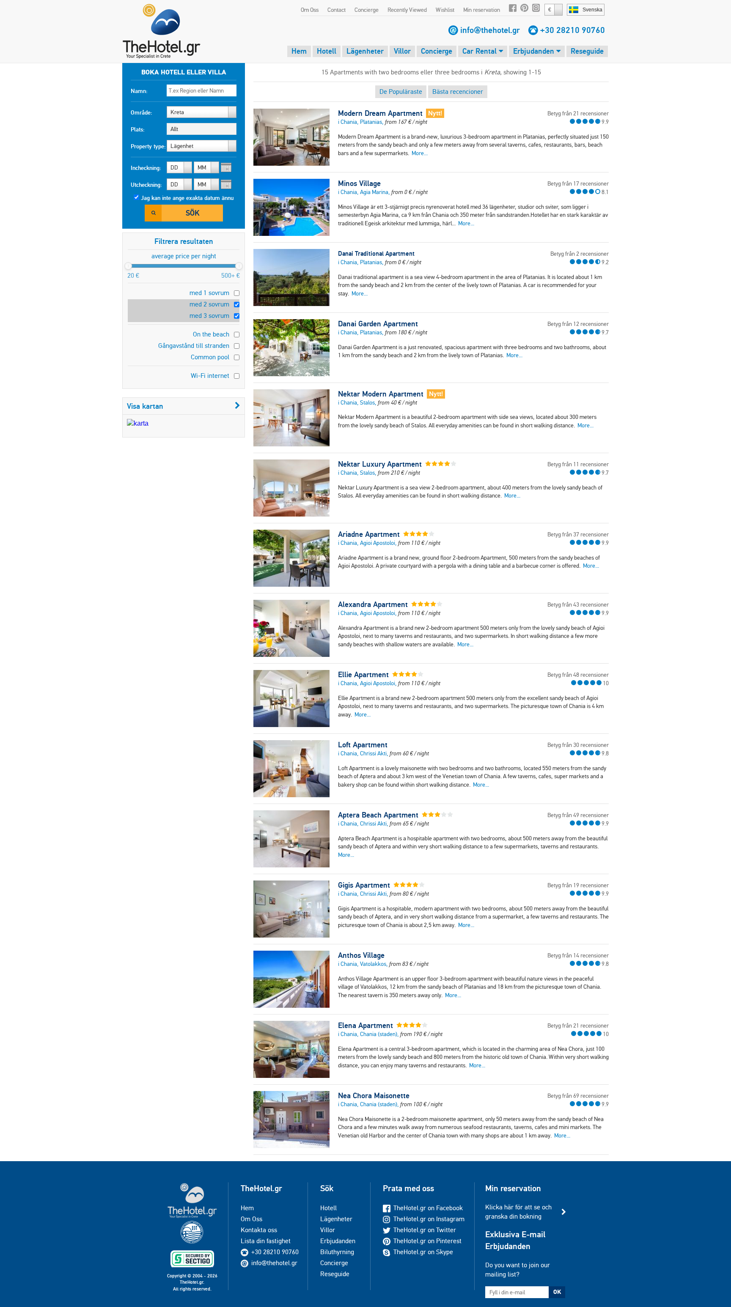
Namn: (139, 91)
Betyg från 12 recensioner (578, 324)
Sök (192, 213)
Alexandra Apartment (373, 604)
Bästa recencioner (457, 91)
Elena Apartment (365, 1025)
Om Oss (310, 10)
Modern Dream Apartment (380, 113)
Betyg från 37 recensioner (578, 534)
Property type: (148, 146)
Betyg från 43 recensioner (578, 604)
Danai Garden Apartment (378, 323)
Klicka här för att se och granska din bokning (518, 1211)
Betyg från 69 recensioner (578, 1095)
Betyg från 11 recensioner (578, 464)
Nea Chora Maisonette (373, 1095)
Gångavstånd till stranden (193, 346)
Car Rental (480, 51)
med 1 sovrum (209, 293)
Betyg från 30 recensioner (578, 745)
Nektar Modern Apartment (380, 394)
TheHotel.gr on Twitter (424, 1230)
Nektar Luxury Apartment (380, 464)
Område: (141, 112)
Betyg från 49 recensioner (578, 815)
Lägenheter (365, 51)
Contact (336, 10)
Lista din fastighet (266, 1241)
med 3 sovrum (209, 316)
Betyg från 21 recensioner (578, 113)
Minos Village (359, 183)
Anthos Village (361, 955)
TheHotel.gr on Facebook (428, 1208)
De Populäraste (400, 91)
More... (420, 153)
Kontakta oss (259, 1230)
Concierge (367, 10)
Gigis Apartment (364, 885)
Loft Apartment (362, 744)
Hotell (326, 51)
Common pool (210, 357)
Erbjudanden (534, 51)
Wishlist (445, 10)
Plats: (138, 129)
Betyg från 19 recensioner (578, 885)
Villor (402, 51)
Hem (299, 51)
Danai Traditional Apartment (376, 253)
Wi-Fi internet (210, 376)
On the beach (211, 334)
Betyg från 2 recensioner (579, 253)
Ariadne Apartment (369, 534)
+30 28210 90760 (572, 30)
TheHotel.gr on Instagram (428, 1219)
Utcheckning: (146, 185)
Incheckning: (146, 168)
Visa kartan (145, 406)
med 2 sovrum (209, 304)
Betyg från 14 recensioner (578, 955)
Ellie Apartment (363, 674)
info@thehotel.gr (490, 30)
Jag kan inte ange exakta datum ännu (187, 198)
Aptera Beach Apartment (378, 815)
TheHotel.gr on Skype (423, 1252)
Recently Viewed (407, 10)
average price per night (183, 256)
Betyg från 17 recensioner (578, 183)
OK (557, 1292)
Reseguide (587, 51)
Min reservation (481, 10)
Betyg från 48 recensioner (578, 674)
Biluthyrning (337, 1252)
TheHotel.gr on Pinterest (427, 1241)
